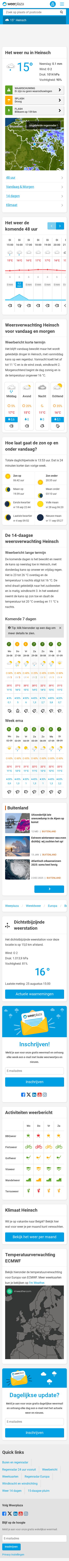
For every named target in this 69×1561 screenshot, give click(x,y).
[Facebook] (23, 1095)
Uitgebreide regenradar (43, 125)
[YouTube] (40, 1095)
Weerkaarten (10, 1476)
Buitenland (17, 808)
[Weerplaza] (13, 4)
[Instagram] (45, 1095)
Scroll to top (63, 1555)
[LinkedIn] (34, 1095)
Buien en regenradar (15, 1462)
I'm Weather (36, 1283)
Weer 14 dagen (12, 1490)
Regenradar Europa (37, 1476)
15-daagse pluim (38, 1490)
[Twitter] (28, 1095)
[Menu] (62, 4)
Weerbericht (49, 1469)
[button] (34, 144)
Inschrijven (34, 1082)
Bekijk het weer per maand (34, 1237)
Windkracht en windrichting (20, 1483)
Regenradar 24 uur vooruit (19, 1469)
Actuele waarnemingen (35, 994)
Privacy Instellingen (13, 1554)
